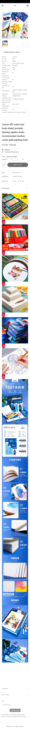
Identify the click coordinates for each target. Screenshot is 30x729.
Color (3, 156)
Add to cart (17, 165)
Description (5, 188)
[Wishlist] (4, 165)
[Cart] (27, 6)
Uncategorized (17, 176)
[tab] (15, 188)
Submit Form (15, 710)
